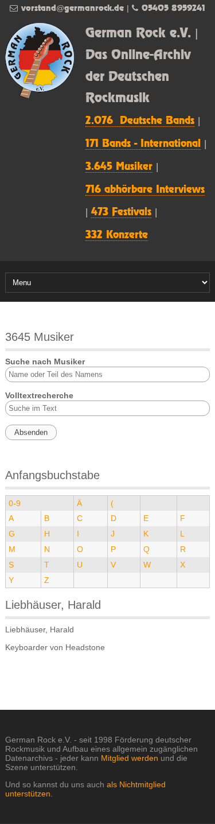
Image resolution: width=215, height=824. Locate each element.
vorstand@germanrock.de (72, 8)
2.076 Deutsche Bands (139, 121)
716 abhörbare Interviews (145, 190)
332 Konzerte (116, 235)
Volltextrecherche (39, 395)
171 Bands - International (143, 144)
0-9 (15, 503)
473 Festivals (121, 212)
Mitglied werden (129, 758)
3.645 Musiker (119, 167)
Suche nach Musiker (45, 361)
